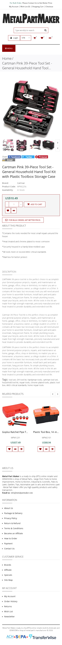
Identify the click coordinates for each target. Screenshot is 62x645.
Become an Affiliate (13, 533)
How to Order (10, 538)
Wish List (8, 611)
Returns (8, 606)
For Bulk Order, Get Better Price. (24, 220)
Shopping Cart (38, 7)
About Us (8, 508)
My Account (13, 7)
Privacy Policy (10, 518)
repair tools (24, 382)
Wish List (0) (25, 7)
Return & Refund (12, 523)
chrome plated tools (40, 382)
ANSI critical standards (16, 385)
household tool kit (10, 382)
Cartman (21, 183)
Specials (8, 575)
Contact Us (9, 548)
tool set (12, 379)
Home (7, 58)
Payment (8, 543)
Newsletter (9, 616)
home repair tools (36, 385)
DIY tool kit (22, 379)
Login (15, 38)
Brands (7, 564)
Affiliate (8, 570)
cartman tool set (50, 379)
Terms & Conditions (13, 528)
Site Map (8, 580)
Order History (10, 601)
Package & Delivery (13, 513)
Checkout (49, 7)
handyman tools (35, 379)
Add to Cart (36, 204)
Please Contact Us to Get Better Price (37, 3)
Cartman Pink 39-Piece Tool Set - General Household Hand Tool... (27, 65)
